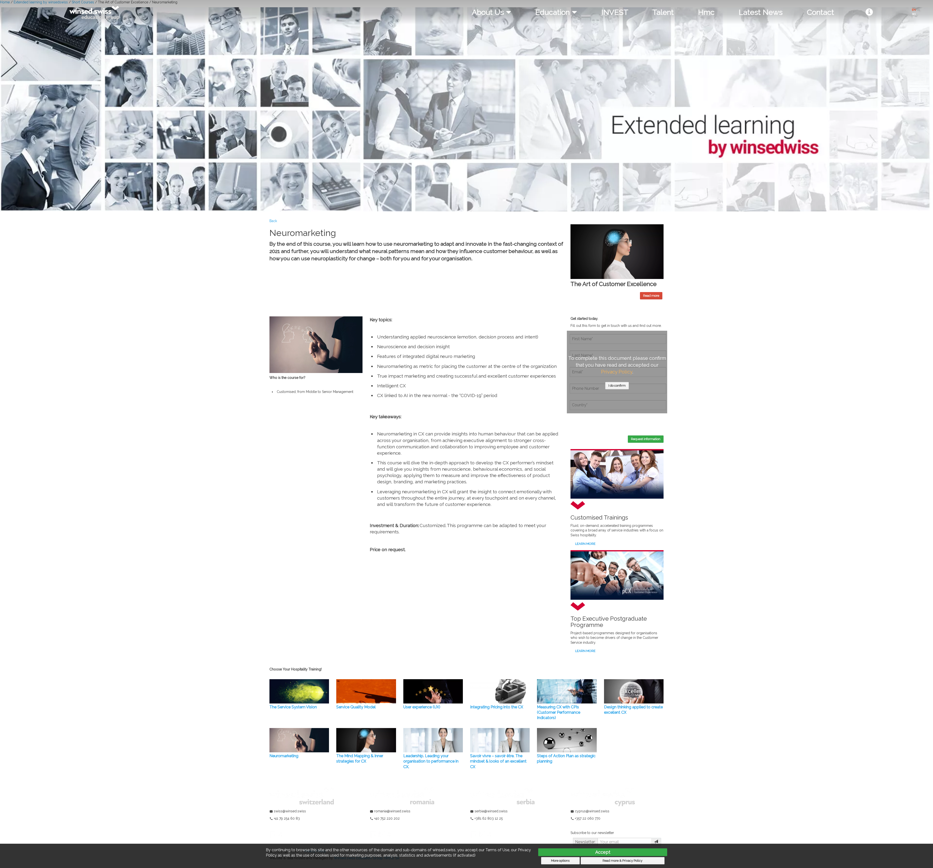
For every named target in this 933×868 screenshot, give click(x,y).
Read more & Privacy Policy (622, 860)
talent (663, 12)
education (553, 12)
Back (273, 221)
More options (560, 860)
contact (820, 12)
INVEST (614, 12)
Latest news (761, 12)
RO (914, 14)
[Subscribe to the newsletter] (656, 842)
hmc (706, 12)
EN (914, 9)
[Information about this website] (869, 12)
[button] (651, 295)
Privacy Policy (616, 372)
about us (489, 12)
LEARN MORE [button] (585, 544)
